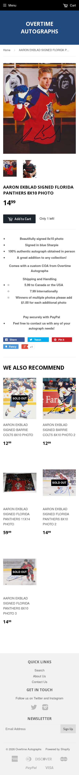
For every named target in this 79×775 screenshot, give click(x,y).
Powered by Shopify (58, 749)
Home (6, 50)
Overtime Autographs (39, 27)
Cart (72, 5)
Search (39, 670)
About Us (39, 676)
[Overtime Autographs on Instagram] (45, 708)
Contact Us (39, 681)
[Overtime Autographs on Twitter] (34, 708)
